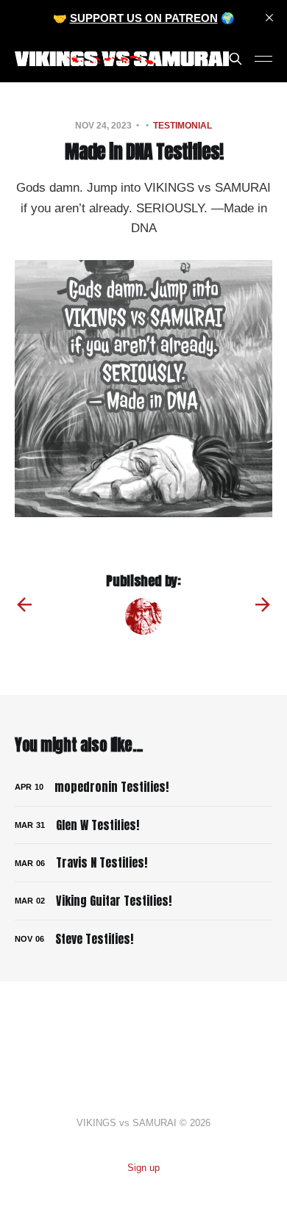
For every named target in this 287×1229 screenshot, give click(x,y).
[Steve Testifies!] (143, 939)
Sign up (143, 1167)
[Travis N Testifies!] (143, 863)
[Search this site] (235, 59)
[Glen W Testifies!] (143, 825)
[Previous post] (24, 605)
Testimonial (182, 125)
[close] (269, 17)
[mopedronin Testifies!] (143, 787)
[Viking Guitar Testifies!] (143, 901)
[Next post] (262, 605)
